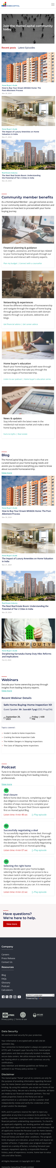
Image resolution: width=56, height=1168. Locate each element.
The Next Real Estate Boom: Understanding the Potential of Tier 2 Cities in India (21, 176)
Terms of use (21, 1019)
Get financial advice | (13, 324)
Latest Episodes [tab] (26, 47)
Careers (5, 954)
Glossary (6, 982)
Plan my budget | (11, 263)
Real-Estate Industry (9, 173)
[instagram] (15, 997)
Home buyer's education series (37, 379)
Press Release (8, 958)
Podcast (6, 986)
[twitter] (7, 997)
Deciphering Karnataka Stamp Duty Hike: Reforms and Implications (26, 655)
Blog (4, 975)
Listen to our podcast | (13, 379)
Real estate (22, 434)
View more (7, 472)
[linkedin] (10, 997)
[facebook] (3, 997)
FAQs (4, 978)
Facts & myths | (10, 434)
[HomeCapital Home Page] (11, 4)
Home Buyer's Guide (9, 85)
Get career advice (30, 324)
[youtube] (19, 997)
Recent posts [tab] (9, 47)
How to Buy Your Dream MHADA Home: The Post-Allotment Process (21, 89)
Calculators (7, 990)
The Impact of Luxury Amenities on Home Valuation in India (20, 132)
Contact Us (7, 962)
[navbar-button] (52, 4)
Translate (47, 998)
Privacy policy (7, 1019)
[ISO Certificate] (8, 1015)
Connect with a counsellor (30, 263)
